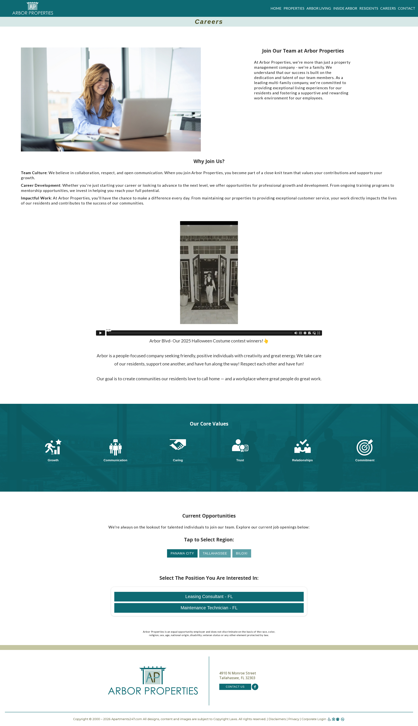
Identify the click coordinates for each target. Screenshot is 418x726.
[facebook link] (255, 687)
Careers (388, 8)
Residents (368, 8)
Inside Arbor (345, 8)
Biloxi (242, 553)
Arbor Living (318, 8)
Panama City (182, 553)
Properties (294, 8)
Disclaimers (277, 719)
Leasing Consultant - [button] (209, 596)
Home (276, 8)
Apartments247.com (126, 719)
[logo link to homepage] (33, 8)
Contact (406, 8)
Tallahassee (215, 553)
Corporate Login (314, 719)
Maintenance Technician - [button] (209, 607)
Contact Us (235, 686)
